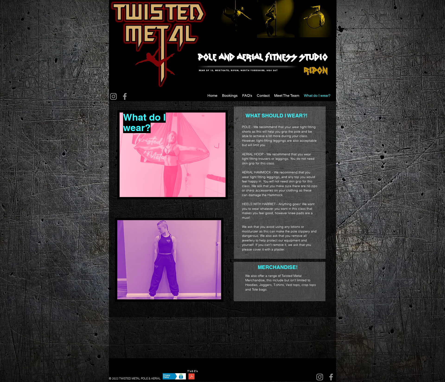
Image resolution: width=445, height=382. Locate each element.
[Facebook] (124, 96)
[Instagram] (113, 96)
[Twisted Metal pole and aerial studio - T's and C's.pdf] (191, 377)
